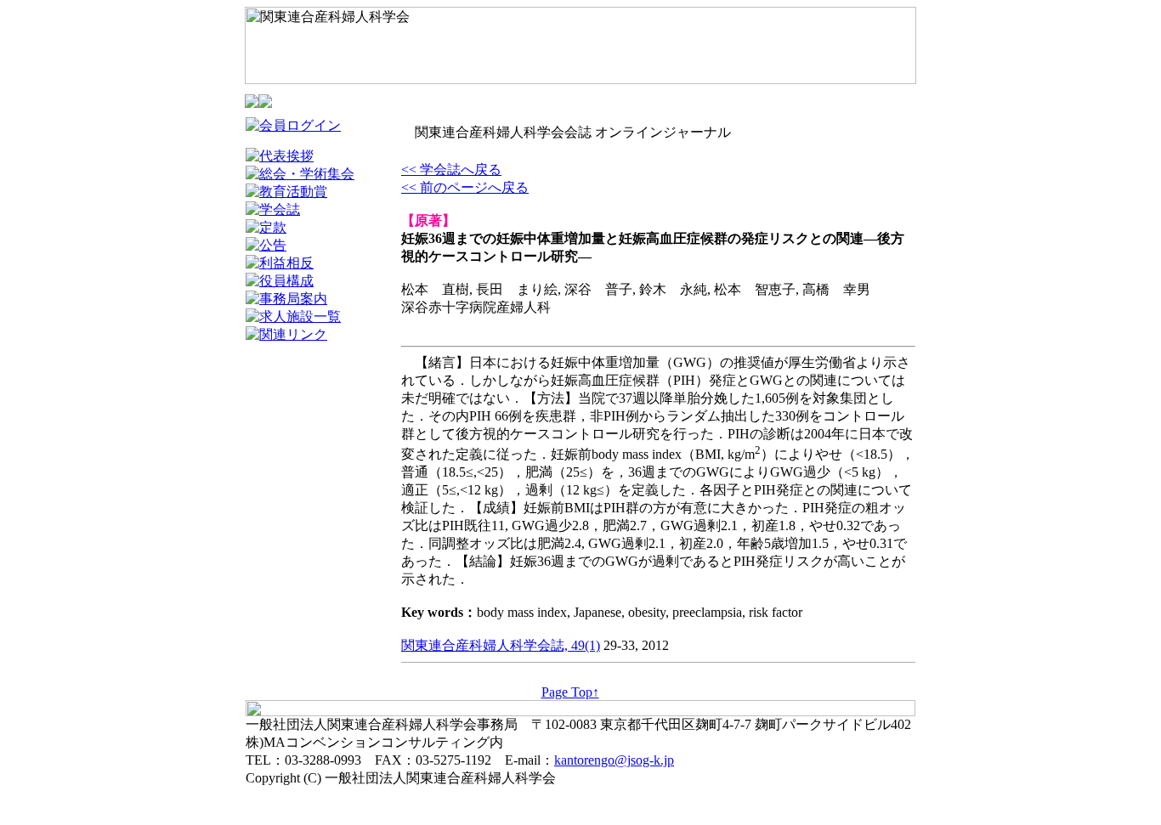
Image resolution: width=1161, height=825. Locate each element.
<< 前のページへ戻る (465, 187)
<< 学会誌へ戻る (451, 169)
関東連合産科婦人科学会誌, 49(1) (500, 645)
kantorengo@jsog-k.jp (614, 760)
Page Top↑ (570, 692)
